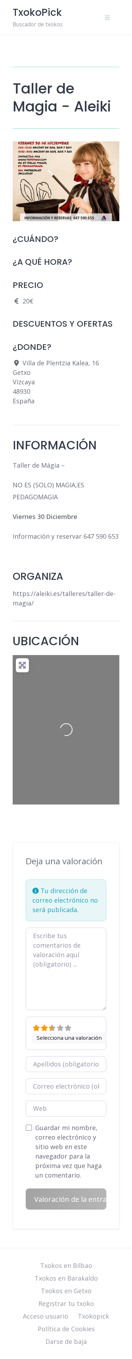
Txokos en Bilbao (66, 1265)
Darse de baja (66, 1341)
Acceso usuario (45, 1316)
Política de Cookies (66, 1329)
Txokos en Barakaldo (66, 1278)
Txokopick (93, 1316)
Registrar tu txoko (66, 1303)
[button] (21, 181)
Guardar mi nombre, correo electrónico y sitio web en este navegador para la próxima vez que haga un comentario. (68, 1151)
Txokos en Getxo (66, 1291)
